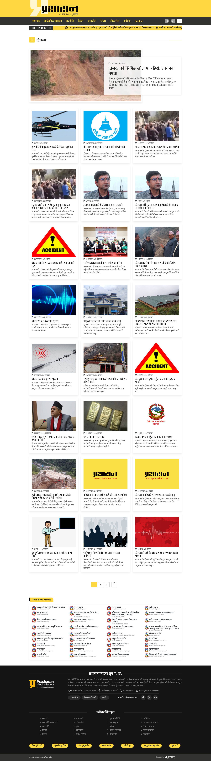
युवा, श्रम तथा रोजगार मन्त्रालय (122, 626)
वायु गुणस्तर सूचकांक (151, 745)
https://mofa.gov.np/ (42, 614)
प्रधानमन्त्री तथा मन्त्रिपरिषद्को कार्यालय (51, 607)
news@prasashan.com (149, 690)
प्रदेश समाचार (147, 726)
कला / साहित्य (114, 730)
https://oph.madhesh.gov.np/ (45, 651)
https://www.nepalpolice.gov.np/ (46, 646)
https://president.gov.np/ (44, 635)
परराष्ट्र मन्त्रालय (42, 612)
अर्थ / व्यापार (79, 734)
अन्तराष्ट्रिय (112, 722)
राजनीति (70, 21)
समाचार (36, 21)
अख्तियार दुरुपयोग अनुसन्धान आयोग (50, 638)
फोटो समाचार (147, 730)
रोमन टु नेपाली (37, 745)
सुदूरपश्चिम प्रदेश (80, 654)
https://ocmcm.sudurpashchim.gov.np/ (85, 656)
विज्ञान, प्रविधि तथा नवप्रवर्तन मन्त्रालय (162, 654)
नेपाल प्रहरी (41, 644)
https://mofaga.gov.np (118, 617)
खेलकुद (145, 734)
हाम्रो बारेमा (74, 697)
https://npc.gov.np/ (117, 640)
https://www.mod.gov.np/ (119, 609)
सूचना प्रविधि (113, 718)
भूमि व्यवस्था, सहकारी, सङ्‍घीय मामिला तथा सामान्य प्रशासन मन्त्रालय (125, 613)
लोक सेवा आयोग (155, 633)
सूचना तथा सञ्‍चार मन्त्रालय (84, 619)
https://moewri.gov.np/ (80, 628)
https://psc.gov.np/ (154, 635)
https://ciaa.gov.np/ (42, 640)
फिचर (80, 21)
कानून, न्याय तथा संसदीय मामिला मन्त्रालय (86, 613)
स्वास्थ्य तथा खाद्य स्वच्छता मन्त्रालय (161, 612)
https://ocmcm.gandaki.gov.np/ (120, 651)
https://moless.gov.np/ (118, 628)
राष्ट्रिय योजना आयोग (119, 638)
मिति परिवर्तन (106, 745)
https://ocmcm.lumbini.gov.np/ (158, 651)
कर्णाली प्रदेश (41, 654)
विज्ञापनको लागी (90, 697)
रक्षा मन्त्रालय (116, 607)
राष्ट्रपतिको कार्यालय (44, 633)
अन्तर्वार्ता (92, 21)
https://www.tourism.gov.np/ (120, 624)
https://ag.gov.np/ (79, 640)
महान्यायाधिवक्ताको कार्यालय (84, 638)
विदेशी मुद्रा (127, 745)
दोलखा (38, 40)
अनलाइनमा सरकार (150, 722)
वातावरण (78, 730)
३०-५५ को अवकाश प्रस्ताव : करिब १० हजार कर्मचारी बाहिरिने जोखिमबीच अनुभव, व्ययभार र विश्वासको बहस (85, 28)
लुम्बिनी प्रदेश (154, 649)
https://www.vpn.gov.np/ (81, 635)
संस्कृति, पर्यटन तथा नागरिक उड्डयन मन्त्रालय (124, 620)
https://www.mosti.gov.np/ (156, 656)
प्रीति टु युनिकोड (83, 745)
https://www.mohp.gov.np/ (156, 614)
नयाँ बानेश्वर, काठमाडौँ (109, 690)
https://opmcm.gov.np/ (43, 609)
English (139, 21)
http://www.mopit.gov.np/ (119, 656)
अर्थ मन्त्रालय (153, 607)
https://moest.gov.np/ (43, 621)
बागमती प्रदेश (79, 649)
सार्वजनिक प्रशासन (53, 21)
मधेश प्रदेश (41, 649)
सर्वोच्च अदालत (117, 633)
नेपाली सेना (153, 638)
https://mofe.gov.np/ (155, 621)
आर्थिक (127, 21)
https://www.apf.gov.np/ (80, 646)
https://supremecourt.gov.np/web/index (123, 635)
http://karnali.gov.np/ (43, 656)
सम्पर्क (104, 697)
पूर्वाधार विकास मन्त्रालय (120, 654)
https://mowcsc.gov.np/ (155, 631)
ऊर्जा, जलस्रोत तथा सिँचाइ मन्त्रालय (86, 626)
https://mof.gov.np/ (154, 609)
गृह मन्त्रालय (78, 607)
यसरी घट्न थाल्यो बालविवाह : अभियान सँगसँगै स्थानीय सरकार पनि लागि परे (163, 28)
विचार (103, 21)
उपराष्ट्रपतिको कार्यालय (82, 633)
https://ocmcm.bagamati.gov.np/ (83, 651)
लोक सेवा (114, 21)
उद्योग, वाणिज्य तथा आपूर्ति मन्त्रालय (49, 626)
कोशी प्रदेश (153, 644)
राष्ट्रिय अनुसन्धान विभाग (120, 644)
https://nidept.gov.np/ (118, 646)
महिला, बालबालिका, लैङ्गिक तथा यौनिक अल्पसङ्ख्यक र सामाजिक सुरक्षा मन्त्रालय (164, 627)
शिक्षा (110, 726)
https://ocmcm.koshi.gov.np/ (157, 646)
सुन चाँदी (175, 745)
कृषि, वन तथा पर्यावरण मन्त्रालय (160, 619)
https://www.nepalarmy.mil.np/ (158, 640)
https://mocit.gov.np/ (80, 621)
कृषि (76, 726)
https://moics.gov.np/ (43, 628)
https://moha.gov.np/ (80, 609)
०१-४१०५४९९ (128, 690)
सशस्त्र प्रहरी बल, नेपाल (82, 644)
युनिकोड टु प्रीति (60, 745)
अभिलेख (145, 718)
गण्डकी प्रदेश (116, 649)
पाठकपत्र (112, 734)
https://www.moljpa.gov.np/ (82, 617)
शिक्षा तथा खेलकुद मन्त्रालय (46, 619)
